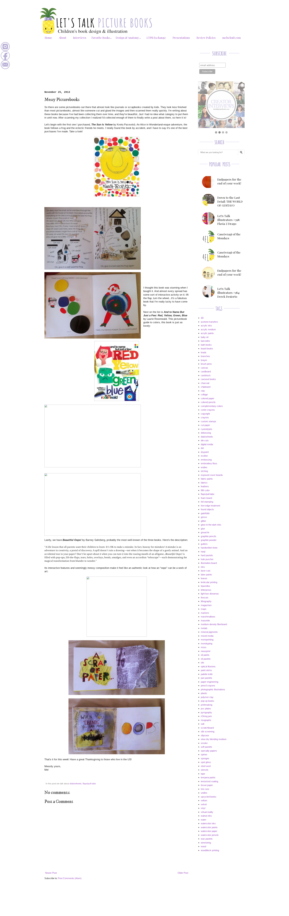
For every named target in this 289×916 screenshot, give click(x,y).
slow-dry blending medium (214, 739)
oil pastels (206, 659)
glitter (203, 521)
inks (203, 567)
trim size (205, 789)
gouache (205, 532)
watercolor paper (209, 831)
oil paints (205, 655)
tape (203, 773)
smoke (204, 743)
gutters (204, 544)
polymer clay (207, 697)
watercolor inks (208, 823)
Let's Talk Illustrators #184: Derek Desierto (228, 292)
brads (203, 352)
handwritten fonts (209, 547)
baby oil (204, 337)
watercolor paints (209, 827)
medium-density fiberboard (214, 624)
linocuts (204, 597)
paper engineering (209, 682)
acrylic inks (206, 325)
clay (203, 390)
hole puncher (207, 559)
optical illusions (208, 666)
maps (203, 609)
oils (202, 662)
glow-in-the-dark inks (211, 524)
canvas (204, 367)
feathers (205, 486)
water (203, 819)
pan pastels (206, 678)
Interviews (79, 37)
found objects (207, 509)
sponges (205, 758)
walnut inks (206, 815)
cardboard (206, 371)
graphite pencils (208, 536)
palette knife (207, 674)
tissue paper (207, 785)
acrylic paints (207, 333)
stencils (204, 770)
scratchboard (207, 727)
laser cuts (205, 570)
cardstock (206, 375)
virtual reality (207, 812)
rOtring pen (206, 716)
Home (48, 37)
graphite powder (208, 540)
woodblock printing (210, 850)
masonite (205, 620)
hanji (203, 551)
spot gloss (206, 762)
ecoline (204, 455)
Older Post (183, 873)
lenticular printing (209, 582)
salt (202, 724)
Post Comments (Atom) (69, 878)
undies (204, 792)
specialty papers (209, 750)
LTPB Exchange (156, 37)
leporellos (205, 586)
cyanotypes (206, 429)
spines (204, 754)
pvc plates (206, 708)
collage (204, 394)
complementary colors (212, 406)
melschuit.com (231, 37)
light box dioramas (210, 593)
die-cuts (205, 440)
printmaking (206, 704)
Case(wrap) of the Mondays (229, 236)
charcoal (205, 383)
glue (203, 528)
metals (204, 628)
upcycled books (208, 796)
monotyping (206, 643)
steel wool (206, 766)
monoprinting (207, 639)
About (62, 37)
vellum (204, 800)
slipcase (205, 735)
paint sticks (206, 670)
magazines (206, 605)
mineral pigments (209, 632)
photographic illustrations (213, 689)
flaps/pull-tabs (89, 783)
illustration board (209, 563)
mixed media (207, 636)
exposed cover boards (212, 475)
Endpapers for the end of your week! (229, 181)
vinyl (203, 808)
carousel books (208, 379)
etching (204, 471)
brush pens (206, 364)
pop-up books (207, 701)
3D (202, 318)
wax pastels (207, 838)
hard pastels (207, 555)
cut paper (205, 425)
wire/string (206, 842)
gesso (204, 517)
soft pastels (206, 747)
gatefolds (205, 513)
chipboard (205, 387)
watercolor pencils (210, 835)
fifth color (205, 490)
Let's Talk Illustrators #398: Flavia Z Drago (228, 220)
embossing (206, 459)
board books (207, 348)
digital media (207, 444)
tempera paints (208, 777)
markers (205, 613)
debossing (206, 432)
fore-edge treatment (210, 505)
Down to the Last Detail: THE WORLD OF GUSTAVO (230, 201)
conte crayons (208, 410)
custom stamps (208, 421)
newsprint (205, 651)
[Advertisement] (116, 68)
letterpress (206, 590)
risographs (206, 720)
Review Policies (206, 37)
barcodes (205, 341)
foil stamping (207, 501)
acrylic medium (208, 329)
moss (203, 647)
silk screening (207, 731)
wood (203, 846)
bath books (206, 344)
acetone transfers (209, 322)
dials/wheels (75, 783)
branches (205, 356)
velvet (204, 804)
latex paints (206, 574)
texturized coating (209, 781)
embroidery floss (209, 463)
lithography (206, 601)
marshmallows (208, 616)
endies (204, 467)
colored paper (207, 398)
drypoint (205, 452)
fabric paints (207, 478)
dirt (202, 448)
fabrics (204, 482)
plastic (204, 693)
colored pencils (208, 402)
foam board (206, 498)
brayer (204, 360)
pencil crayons (208, 685)
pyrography (206, 712)
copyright (205, 413)
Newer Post (51, 873)
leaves (204, 578)
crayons (205, 417)
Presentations (181, 37)
